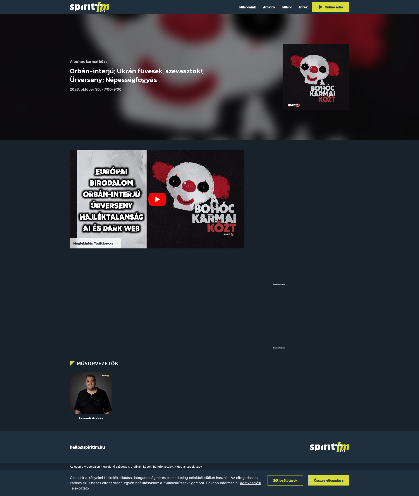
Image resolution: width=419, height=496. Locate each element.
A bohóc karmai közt (88, 61)
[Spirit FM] (89, 7)
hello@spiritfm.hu (87, 447)
